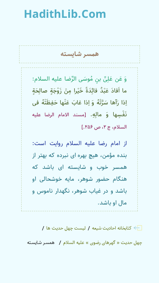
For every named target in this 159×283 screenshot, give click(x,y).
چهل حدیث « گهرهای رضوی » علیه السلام (102, 242)
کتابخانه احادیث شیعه (111, 228)
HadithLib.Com (65, 14)
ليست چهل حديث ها (66, 228)
